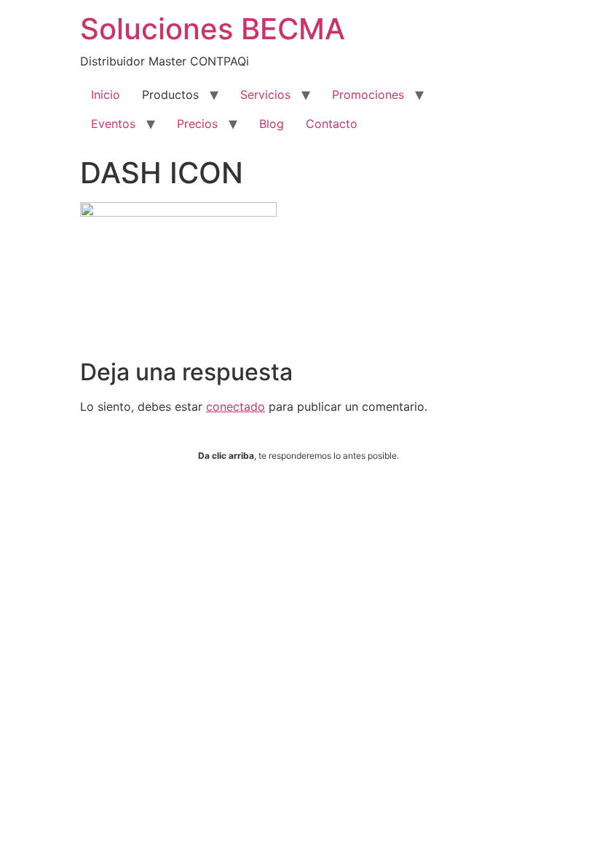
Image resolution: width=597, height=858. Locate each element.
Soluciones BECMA (212, 29)
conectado (235, 406)
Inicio (105, 94)
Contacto (331, 123)
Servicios (265, 94)
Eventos (113, 123)
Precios (197, 123)
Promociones (368, 94)
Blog (271, 123)
